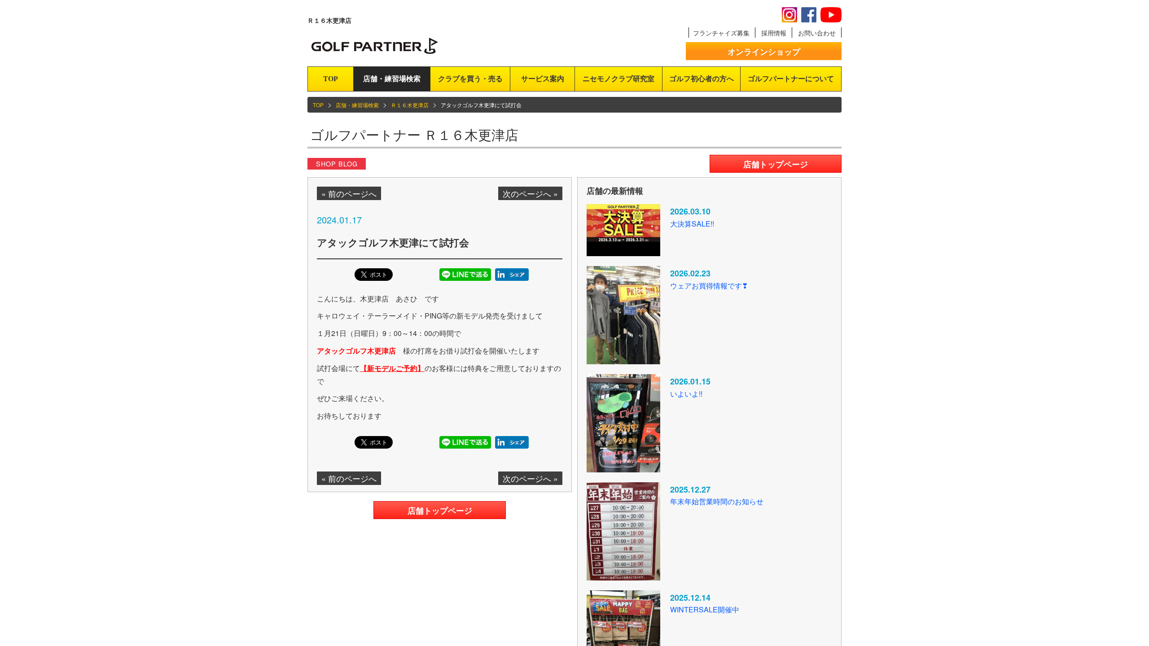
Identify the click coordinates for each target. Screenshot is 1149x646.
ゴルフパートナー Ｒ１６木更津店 (414, 134)
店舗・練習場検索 (392, 79)
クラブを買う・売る (470, 79)
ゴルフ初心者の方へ (701, 79)
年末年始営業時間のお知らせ (716, 501)
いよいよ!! (686, 393)
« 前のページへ (349, 193)
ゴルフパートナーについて (791, 79)
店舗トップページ (440, 510)
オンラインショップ (764, 51)
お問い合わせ (817, 32)
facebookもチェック (808, 14)
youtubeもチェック (831, 14)
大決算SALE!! (692, 223)
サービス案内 (542, 79)
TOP (330, 79)
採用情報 (773, 32)
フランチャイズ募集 (721, 32)
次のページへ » (530, 193)
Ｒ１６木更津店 (410, 105)
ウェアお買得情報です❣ (709, 285)
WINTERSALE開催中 (704, 609)
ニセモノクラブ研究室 (618, 79)
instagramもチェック (789, 14)
